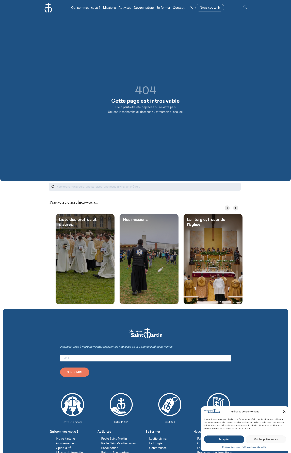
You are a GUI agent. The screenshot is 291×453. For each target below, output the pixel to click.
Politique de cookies (231, 447)
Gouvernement (66, 443)
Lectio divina (157, 438)
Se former (163, 8)
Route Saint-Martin (114, 438)
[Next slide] (235, 208)
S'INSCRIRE (75, 372)
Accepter (224, 439)
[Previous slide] (227, 208)
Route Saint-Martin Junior (118, 443)
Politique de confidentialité (254, 447)
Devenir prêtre (144, 8)
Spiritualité (63, 448)
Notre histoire (65, 438)
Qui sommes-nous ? (85, 8)
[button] (284, 411)
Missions (109, 8)
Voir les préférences (266, 439)
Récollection (109, 448)
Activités (125, 8)
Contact (179, 8)
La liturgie (156, 443)
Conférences (158, 448)
